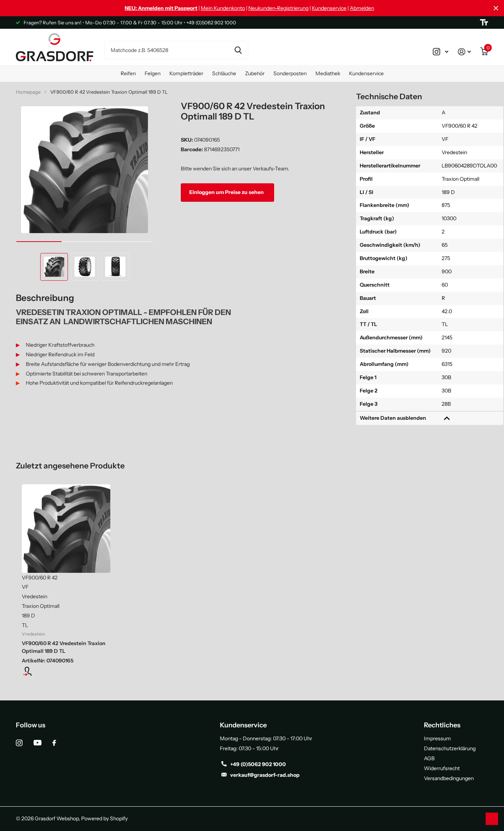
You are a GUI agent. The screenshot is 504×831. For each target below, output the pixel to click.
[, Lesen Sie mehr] (440, 52)
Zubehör (255, 73)
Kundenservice (329, 8)
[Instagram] (19, 743)
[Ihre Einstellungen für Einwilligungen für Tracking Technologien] (492, 819)
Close (496, 8)
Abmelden (362, 8)
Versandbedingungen (449, 778)
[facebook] (54, 743)
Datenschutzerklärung (450, 748)
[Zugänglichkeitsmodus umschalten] (484, 22)
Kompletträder (186, 73)
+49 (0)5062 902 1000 (258, 764)
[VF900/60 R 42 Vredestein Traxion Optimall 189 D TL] (66, 528)
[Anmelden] (464, 52)
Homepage (28, 92)
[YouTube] (37, 742)
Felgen (152, 73)
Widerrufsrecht (442, 768)
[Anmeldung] (66, 671)
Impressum (437, 738)
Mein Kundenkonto (223, 8)
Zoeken (238, 50)
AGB (429, 758)
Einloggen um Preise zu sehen (227, 192)
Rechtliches (442, 725)
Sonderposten (290, 73)
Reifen (128, 73)
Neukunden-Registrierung (278, 8)
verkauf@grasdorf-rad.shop (265, 775)
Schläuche (224, 73)
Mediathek (327, 73)
